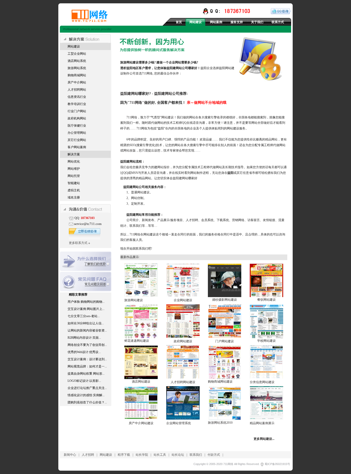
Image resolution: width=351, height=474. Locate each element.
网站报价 (163, 167)
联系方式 (278, 22)
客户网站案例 (77, 147)
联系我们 (196, 455)
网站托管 (74, 176)
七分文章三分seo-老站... (84, 316)
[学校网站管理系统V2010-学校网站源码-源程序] (266, 337)
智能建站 (74, 183)
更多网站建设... (264, 439)
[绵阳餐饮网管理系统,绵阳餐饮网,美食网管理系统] (266, 296)
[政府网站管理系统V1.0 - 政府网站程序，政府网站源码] (183, 336)
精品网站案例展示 (262, 423)
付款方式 (214, 455)
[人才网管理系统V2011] (183, 377)
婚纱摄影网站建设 (224, 299)
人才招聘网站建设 (183, 382)
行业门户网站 (77, 111)
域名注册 (74, 197)
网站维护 (74, 168)
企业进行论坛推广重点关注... (87, 388)
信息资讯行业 (77, 97)
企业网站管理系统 (178, 423)
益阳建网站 (129, 93)
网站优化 (74, 161)
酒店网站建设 (141, 381)
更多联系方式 (78, 243)
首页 (179, 22)
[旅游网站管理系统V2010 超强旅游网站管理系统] (224, 419)
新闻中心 (70, 455)
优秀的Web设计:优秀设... (84, 352)
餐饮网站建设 (266, 299)
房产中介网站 (77, 82)
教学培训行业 (77, 104)
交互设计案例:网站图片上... (86, 309)
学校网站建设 (266, 341)
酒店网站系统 (77, 61)
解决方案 (74, 154)
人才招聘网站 (77, 89)
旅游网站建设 (133, 300)
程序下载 (124, 455)
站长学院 (142, 455)
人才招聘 (88, 455)
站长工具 (160, 455)
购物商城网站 (77, 75)
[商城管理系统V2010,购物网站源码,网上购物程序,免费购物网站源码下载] (224, 378)
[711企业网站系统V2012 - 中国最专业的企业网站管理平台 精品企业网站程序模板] (183, 295)
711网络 (136, 102)
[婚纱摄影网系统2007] (224, 296)
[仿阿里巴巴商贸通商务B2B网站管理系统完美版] (224, 336)
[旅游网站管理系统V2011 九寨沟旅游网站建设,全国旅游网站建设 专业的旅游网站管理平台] (141, 295)
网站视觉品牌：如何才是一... (87, 366)
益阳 (129, 68)
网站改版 (129, 150)
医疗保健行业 (77, 125)
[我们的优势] (85, 271)
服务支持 (236, 22)
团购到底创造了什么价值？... (87, 402)
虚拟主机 (74, 190)
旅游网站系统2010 (220, 422)
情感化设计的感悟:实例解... (86, 395)
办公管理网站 (77, 133)
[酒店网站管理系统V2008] (141, 378)
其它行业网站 (77, 140)
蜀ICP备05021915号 (277, 464)
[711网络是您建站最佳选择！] (95, 16)
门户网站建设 (224, 341)
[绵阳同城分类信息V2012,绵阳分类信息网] (266, 377)
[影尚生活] (266, 418)
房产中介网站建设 (141, 423)
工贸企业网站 (77, 53)
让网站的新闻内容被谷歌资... (87, 330)
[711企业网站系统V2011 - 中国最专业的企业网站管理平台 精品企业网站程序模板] (183, 418)
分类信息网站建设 (262, 382)
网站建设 (195, 22)
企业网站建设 (183, 300)
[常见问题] (85, 290)
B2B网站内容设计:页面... (84, 337)
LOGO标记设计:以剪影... (84, 381)
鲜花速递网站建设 (136, 341)
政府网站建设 (183, 341)
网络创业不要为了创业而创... (87, 345)
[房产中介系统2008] (141, 418)
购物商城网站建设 (220, 381)
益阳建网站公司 (177, 68)
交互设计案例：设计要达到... (87, 359)
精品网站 (271, 139)
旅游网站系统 (77, 68)
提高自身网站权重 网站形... (86, 373)
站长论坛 (178, 455)
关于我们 (257, 22)
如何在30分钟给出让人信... (86, 323)
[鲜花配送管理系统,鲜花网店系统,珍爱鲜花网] (141, 337)
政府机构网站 (77, 118)
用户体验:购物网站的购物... (86, 302)
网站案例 (216, 22)
